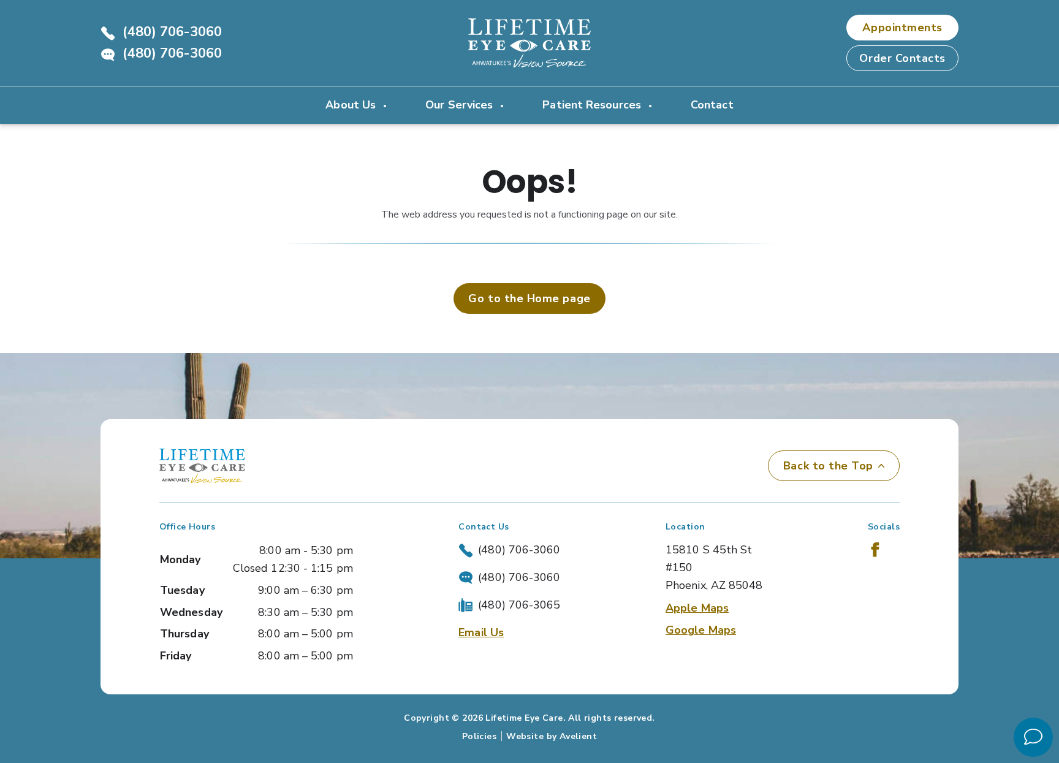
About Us (352, 104)
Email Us (481, 632)
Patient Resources (593, 104)
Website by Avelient (551, 736)
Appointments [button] (902, 27)
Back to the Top (828, 465)
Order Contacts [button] (902, 58)
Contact (712, 104)
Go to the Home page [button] (529, 298)
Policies (479, 736)
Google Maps (701, 630)
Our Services (460, 104)
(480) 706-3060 (172, 32)
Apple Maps (697, 608)
